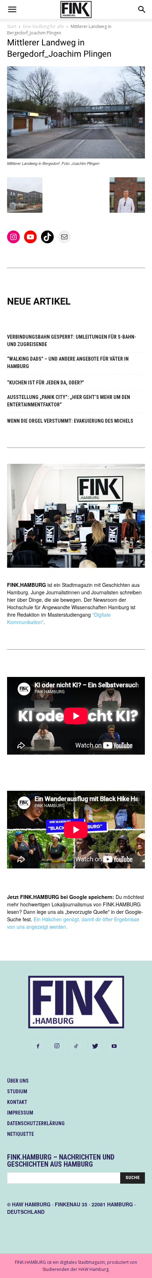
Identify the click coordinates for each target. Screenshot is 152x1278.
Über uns (18, 1081)
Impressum (20, 1113)
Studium (17, 1091)
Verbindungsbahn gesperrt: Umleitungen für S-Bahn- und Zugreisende (71, 340)
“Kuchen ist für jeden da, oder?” (45, 382)
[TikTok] (76, 1046)
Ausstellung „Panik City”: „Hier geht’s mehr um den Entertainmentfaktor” (68, 400)
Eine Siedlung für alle (43, 26)
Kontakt (17, 1102)
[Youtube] (114, 1046)
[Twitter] (95, 1046)
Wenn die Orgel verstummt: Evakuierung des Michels (70, 421)
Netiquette (20, 1134)
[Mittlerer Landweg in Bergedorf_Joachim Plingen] (76, 157)
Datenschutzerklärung (36, 1123)
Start (11, 26)
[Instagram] (57, 1046)
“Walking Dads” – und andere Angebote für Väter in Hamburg (68, 362)
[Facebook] (38, 1046)
